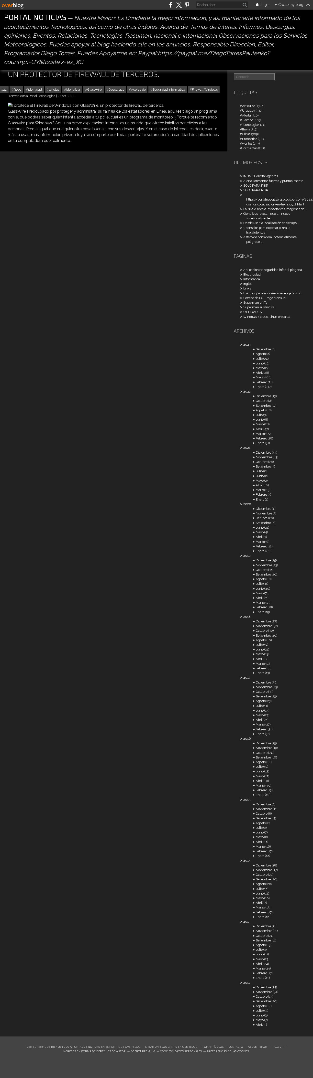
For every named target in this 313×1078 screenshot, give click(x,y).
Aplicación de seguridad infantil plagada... (273, 270)
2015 (246, 799)
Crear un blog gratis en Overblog (171, 1046)
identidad (35, 89)
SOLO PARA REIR (255, 185)
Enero (260, 387)
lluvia (246, 129)
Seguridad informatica (169, 89)
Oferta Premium (143, 1051)
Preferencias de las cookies (228, 1051)
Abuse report (258, 1046)
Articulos (248, 106)
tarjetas (54, 89)
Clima (246, 134)
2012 (246, 982)
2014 (247, 860)
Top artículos (213, 1046)
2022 (247, 391)
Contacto (235, 1046)
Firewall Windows (205, 89)
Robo (17, 89)
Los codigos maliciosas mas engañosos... (272, 293)
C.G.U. (278, 1046)
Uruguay (248, 110)
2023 (247, 344)
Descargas (116, 89)
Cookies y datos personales (181, 1051)
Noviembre (264, 457)
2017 (246, 677)
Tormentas (249, 148)
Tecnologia (250, 125)
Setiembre (263, 349)
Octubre (262, 401)
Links (247, 288)
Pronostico (249, 139)
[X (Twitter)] (179, 5)
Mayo (260, 368)
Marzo (260, 377)
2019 (246, 555)
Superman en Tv (255, 302)
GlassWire (94, 89)
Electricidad (252, 274)
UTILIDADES (252, 312)
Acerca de (138, 89)
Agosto (261, 354)
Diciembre (263, 396)
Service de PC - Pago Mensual (264, 298)
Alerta (246, 115)
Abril (259, 372)
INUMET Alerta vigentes (260, 176)
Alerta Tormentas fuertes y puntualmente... (274, 181)
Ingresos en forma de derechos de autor (94, 1051)
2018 (247, 617)
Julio (259, 359)
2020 (247, 504)
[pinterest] (187, 5)
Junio (260, 363)
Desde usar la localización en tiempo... (271, 223)
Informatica (251, 279)
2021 (246, 447)
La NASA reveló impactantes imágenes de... (275, 209)
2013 (246, 921)
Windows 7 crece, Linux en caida (266, 317)
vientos (247, 143)
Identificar (73, 89)
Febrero (261, 382)
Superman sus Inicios (258, 307)
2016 (247, 738)
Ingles (247, 284)
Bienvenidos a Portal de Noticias (75, 1046)
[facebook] (171, 5)
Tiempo (247, 120)
